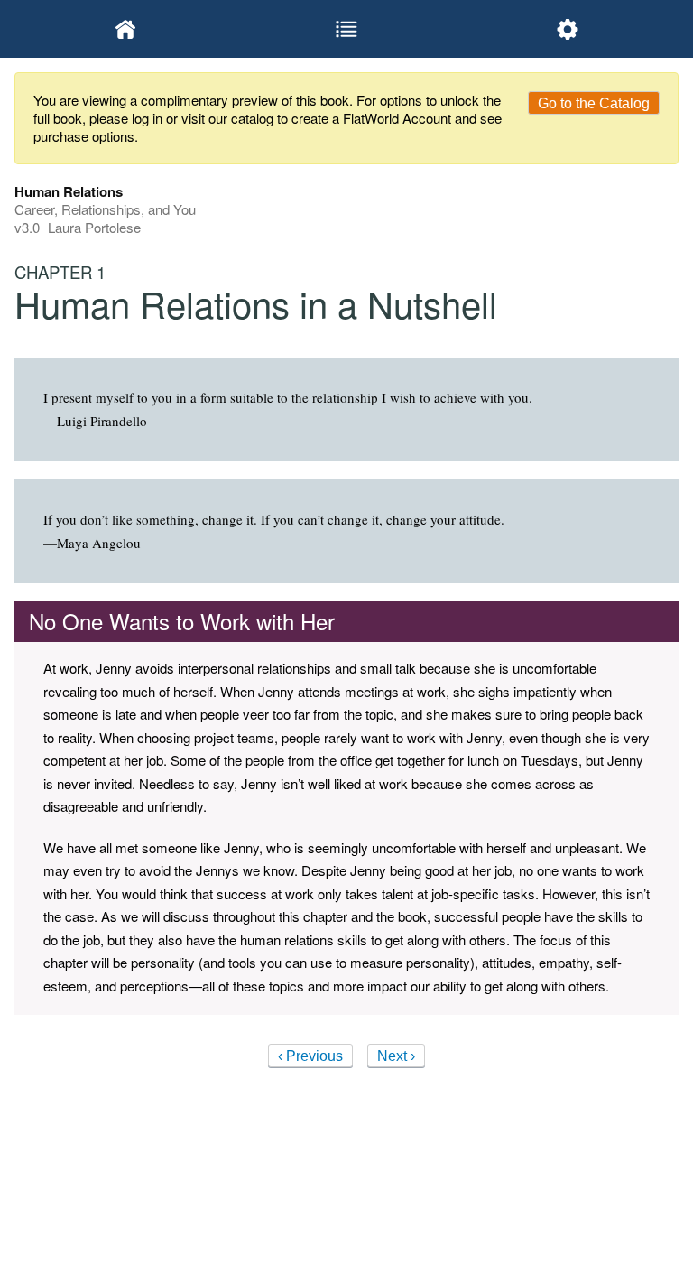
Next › (396, 1056)
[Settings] (568, 29)
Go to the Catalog (594, 103)
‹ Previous (310, 1056)
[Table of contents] (346, 29)
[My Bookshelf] (125, 29)
